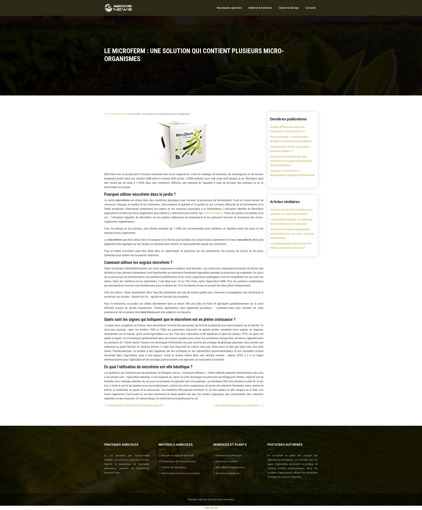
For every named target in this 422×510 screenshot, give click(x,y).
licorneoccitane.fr (213, 213)
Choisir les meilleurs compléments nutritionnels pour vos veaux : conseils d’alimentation (292, 234)
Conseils (310, 7)
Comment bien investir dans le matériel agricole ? (135, 405)
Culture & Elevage (289, 7)
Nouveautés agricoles (229, 7)
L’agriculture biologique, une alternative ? (237, 405)
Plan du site (211, 507)
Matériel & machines (260, 7)
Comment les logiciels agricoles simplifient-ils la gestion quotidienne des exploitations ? (291, 161)
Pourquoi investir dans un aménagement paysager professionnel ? (292, 175)
